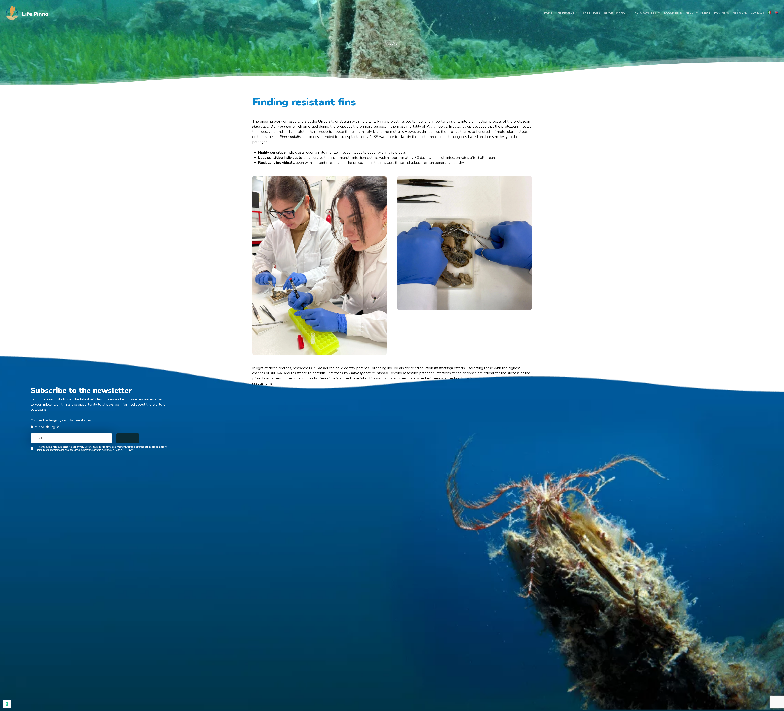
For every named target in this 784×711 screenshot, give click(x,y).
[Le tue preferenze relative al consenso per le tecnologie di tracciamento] (7, 704)
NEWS (392, 43)
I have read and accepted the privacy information (71, 446)
